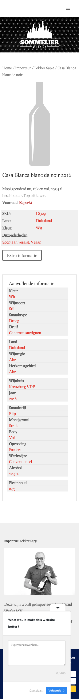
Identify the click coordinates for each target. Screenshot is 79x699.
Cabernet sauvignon (25, 332)
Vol (12, 437)
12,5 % (14, 473)
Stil (11, 308)
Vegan (36, 242)
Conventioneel (20, 461)
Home (7, 68)
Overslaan (36, 690)
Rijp (12, 413)
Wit (12, 296)
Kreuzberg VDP (22, 386)
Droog (14, 320)
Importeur (23, 68)
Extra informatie (22, 255)
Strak (13, 425)
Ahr (12, 359)
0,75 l (13, 488)
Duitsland (17, 347)
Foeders (15, 449)
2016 (13, 398)
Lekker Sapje (44, 68)
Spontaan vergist (15, 242)
